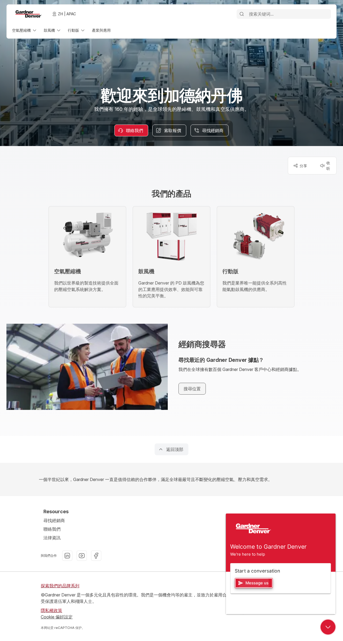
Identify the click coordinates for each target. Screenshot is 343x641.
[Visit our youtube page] (82, 556)
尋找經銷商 (54, 520)
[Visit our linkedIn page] (67, 556)
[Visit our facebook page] (96, 556)
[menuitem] (24, 30)
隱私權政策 (51, 610)
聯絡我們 (52, 529)
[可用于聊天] (327, 627)
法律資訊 (52, 537)
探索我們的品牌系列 (60, 585)
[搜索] (242, 14)
